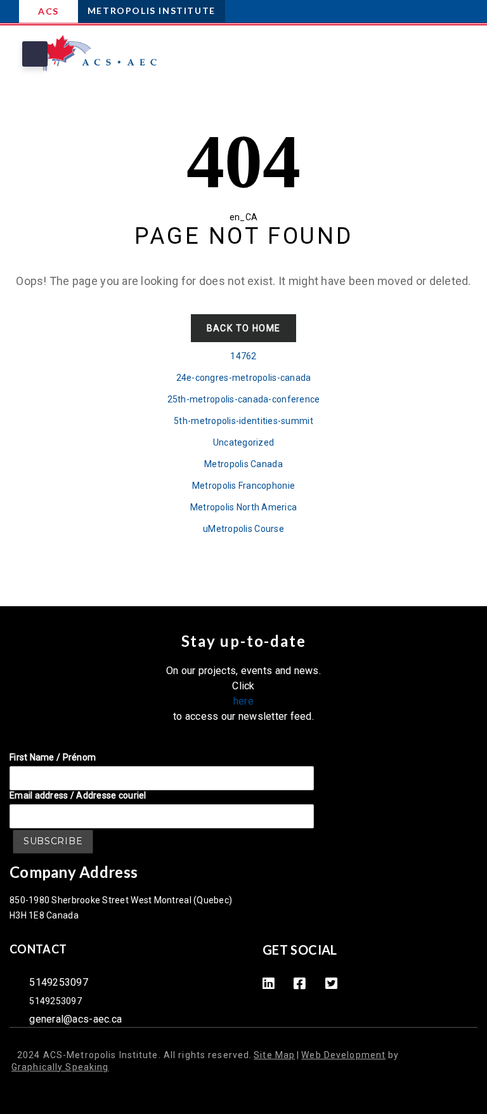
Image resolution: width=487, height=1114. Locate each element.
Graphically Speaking (59, 1067)
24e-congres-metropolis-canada (243, 378)
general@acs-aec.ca (75, 1019)
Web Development (343, 1055)
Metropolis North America (243, 507)
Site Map (274, 1055)
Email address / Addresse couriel (78, 795)
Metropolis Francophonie (243, 486)
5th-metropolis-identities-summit (243, 421)
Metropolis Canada (243, 464)
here (243, 701)
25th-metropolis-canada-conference (243, 399)
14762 (243, 356)
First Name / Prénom (53, 757)
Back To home (244, 328)
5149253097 (58, 982)
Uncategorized (244, 442)
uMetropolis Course (243, 529)
